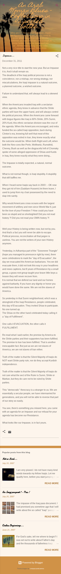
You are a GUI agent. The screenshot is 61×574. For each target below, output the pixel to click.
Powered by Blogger (32, 562)
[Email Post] (9, 433)
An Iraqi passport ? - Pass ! (16, 492)
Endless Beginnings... (13, 525)
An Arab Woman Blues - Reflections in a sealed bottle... (30, 16)
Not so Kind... (9, 459)
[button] (57, 56)
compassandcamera (37, 568)
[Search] (57, 5)
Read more (52, 483)
